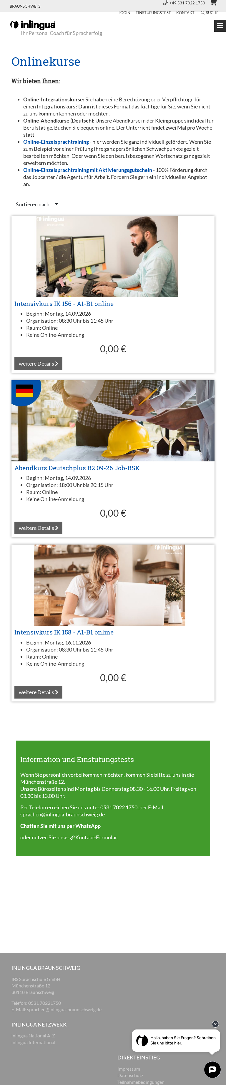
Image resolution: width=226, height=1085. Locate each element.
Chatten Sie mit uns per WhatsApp (60, 826)
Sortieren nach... (35, 204)
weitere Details (37, 363)
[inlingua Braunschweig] (33, 24)
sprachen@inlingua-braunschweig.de (62, 814)
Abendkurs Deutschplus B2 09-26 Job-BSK (77, 468)
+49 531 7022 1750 (188, 3)
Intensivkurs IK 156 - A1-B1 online (64, 303)
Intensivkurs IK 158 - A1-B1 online (64, 632)
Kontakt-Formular (96, 837)
